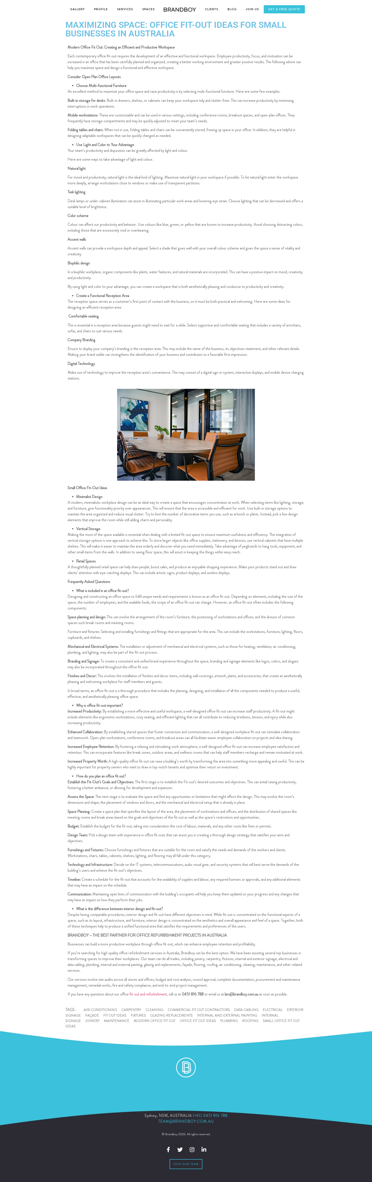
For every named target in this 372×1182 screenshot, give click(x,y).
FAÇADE (92, 1015)
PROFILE (101, 9)
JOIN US (252, 9)
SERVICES (125, 9)
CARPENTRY (131, 1009)
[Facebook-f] (168, 1149)
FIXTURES (138, 1015)
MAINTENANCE (116, 1020)
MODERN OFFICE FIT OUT (154, 1020)
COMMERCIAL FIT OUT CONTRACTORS (199, 1009)
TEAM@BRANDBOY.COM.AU (186, 1121)
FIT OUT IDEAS (114, 1015)
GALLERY (77, 9)
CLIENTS (211, 9)
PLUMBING (229, 1020)
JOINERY (92, 1020)
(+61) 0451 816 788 (210, 1115)
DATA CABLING (246, 1009)
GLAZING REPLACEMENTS (171, 1015)
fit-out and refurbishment (148, 994)
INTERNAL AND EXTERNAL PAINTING (227, 1015)
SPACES (148, 9)
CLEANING (154, 1009)
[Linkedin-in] (203, 1149)
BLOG (232, 9)
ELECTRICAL (273, 1009)
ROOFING (250, 1020)
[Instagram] (192, 1149)
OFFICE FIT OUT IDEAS (198, 1020)
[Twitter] (180, 1149)
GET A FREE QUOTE (284, 9)
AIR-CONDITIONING (100, 1009)
